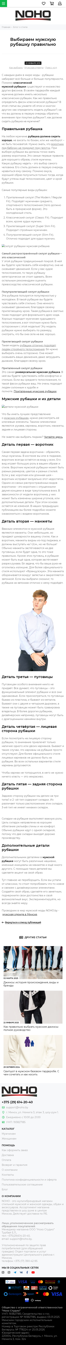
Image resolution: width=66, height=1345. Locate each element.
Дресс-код (51, 67)
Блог (5, 1189)
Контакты (8, 1174)
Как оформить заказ (15, 1150)
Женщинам (9, 1138)
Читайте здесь (53, 437)
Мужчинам (9, 1133)
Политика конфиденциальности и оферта (29, 1179)
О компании (10, 1169)
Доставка (8, 1155)
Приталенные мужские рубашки (35, 391)
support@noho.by (17, 1107)
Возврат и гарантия (14, 1165)
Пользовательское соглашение (22, 1184)
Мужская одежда (33, 67)
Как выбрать (16, 67)
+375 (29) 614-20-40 (17, 1102)
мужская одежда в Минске (19, 914)
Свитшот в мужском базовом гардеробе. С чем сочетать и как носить (31, 1073)
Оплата (6, 1160)
